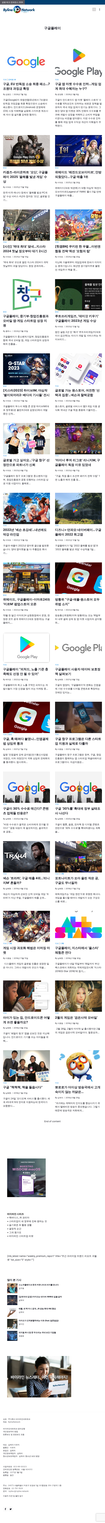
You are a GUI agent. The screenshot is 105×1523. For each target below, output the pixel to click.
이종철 (60, 749)
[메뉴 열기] (99, 9)
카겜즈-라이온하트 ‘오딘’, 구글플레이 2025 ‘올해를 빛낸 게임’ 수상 (25, 176)
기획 (62, 874)
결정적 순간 (15, 1228)
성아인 (21, 1324)
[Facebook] (5, 1509)
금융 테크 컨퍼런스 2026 (12, 2)
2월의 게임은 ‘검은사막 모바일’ (76, 1017)
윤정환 (60, 94)
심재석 (8, 749)
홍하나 (8, 331)
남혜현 (60, 679)
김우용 (21, 1288)
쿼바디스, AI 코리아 (19, 1217)
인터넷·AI (12, 80)
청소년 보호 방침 (32, 1456)
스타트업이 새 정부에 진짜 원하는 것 (28, 1221)
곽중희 (21, 1336)
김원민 (8, 94)
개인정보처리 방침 (10, 1431)
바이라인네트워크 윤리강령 (14, 1429)
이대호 (8, 187)
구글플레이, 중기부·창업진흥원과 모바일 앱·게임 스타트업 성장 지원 (26, 320)
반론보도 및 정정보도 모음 (13, 1434)
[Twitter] (10, 1509)
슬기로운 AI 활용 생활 (20, 1225)
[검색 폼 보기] (94, 9)
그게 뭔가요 (15, 1232)
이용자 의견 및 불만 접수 (13, 1496)
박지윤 (60, 610)
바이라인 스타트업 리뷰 (21, 1236)
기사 (5, 80)
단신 (5, 168)
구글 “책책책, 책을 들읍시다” (23, 1087)
